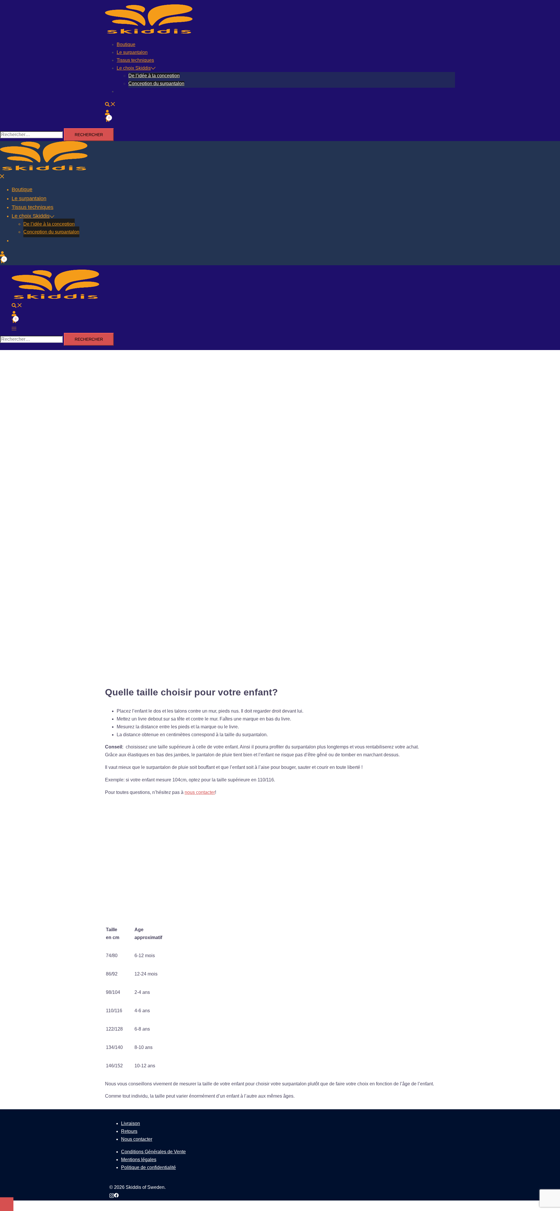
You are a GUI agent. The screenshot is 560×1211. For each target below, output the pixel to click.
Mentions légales (138, 1159)
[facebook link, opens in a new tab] (116, 1194)
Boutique (126, 44)
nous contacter (200, 792)
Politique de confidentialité (148, 1167)
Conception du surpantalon (156, 83)
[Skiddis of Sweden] (148, 31)
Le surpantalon (132, 52)
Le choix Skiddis (134, 68)
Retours (129, 1131)
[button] (110, 103)
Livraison (130, 1123)
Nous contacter (136, 1139)
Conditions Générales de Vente (153, 1151)
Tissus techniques (135, 60)
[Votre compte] (107, 111)
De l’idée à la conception (154, 75)
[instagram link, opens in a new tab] (111, 1194)
